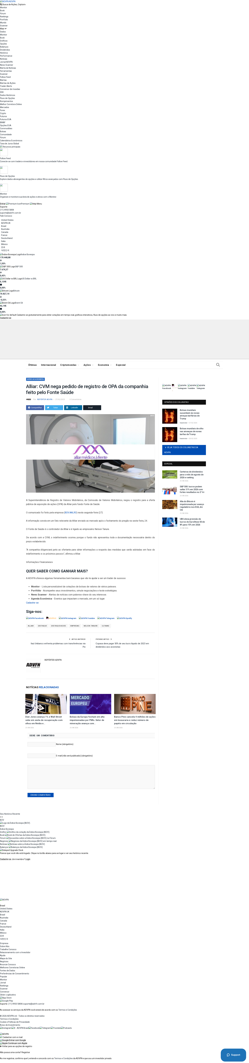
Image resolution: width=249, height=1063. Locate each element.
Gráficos (3, 41)
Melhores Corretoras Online (12, 967)
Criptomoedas (68, 365)
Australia (5, 229)
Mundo (3, 22)
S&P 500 (19, 266)
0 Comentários (75, 399)
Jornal (3, 982)
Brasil (3, 226)
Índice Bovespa (28, 254)
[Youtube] (56, 1028)
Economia (103, 365)
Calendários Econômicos (11, 140)
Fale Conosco (6, 216)
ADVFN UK (5, 223)
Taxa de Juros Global (9, 143)
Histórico (4, 53)
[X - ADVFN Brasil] (20, 1028)
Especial (121, 365)
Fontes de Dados (7, 970)
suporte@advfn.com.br (10, 213)
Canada (4, 232)
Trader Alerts (6, 86)
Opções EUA (5, 125)
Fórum (3, 13)
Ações (87, 365)
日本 (3, 247)
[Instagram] (6, 1028)
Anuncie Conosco (8, 964)
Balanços (4, 47)
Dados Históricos (7, 95)
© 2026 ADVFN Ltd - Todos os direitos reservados (22, 1016)
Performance (6, 56)
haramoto (183, 423)
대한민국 (5, 250)
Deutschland (7, 238)
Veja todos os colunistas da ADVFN (181, 450)
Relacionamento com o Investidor (15, 952)
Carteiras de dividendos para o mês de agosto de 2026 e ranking (191, 475)
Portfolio (4, 19)
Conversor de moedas (10, 89)
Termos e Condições (67, 1010)
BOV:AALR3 (71, 512)
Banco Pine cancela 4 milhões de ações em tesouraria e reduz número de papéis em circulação (134, 720)
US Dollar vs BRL (29, 278)
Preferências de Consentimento (14, 973)
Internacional (48, 365)
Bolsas (3, 131)
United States (7, 220)
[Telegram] (45, 1028)
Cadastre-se (5, 318)
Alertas (3, 80)
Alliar (31, 626)
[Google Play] (6, 1001)
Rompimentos (6, 101)
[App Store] (6, 998)
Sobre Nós (4, 946)
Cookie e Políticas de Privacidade (15, 1022)
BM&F (2, 122)
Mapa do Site (6, 958)
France (4, 235)
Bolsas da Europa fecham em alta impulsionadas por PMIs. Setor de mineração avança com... (87, 720)
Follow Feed (5, 77)
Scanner (4, 25)
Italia (3, 241)
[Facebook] (34, 1028)
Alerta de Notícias (8, 68)
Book (2, 10)
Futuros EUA (5, 119)
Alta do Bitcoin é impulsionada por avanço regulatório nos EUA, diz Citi (192, 505)
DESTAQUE (42, 626)
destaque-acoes (58, 626)
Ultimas (105, 626)
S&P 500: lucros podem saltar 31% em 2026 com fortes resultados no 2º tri (192, 489)
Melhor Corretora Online (11, 104)
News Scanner (6, 65)
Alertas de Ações (8, 83)
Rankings (4, 16)
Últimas (32, 365)
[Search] (218, 365)
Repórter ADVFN (44, 399)
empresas (74, 626)
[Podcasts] (66, 1028)
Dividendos (5, 50)
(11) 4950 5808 (7, 210)
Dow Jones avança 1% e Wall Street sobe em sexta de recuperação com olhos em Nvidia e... (44, 720)
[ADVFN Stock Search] (1, 4)
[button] (13, 1040)
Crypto (3, 113)
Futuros (3, 116)
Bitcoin (16, 291)
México (4, 244)
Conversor (4, 992)
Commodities (6, 128)
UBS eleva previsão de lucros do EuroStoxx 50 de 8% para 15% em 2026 (192, 522)
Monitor (3, 7)
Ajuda (2, 955)
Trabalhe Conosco (8, 949)
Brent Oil (19, 303)
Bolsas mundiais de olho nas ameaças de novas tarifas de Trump (191, 431)
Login (27, 859)
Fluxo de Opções (7, 98)
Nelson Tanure (91, 626)
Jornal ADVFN (6, 62)
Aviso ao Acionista (35, 379)
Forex (2, 110)
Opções (3, 44)
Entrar (3, 204)
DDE (2, 92)
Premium (25, 204)
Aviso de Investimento (10, 1025)
